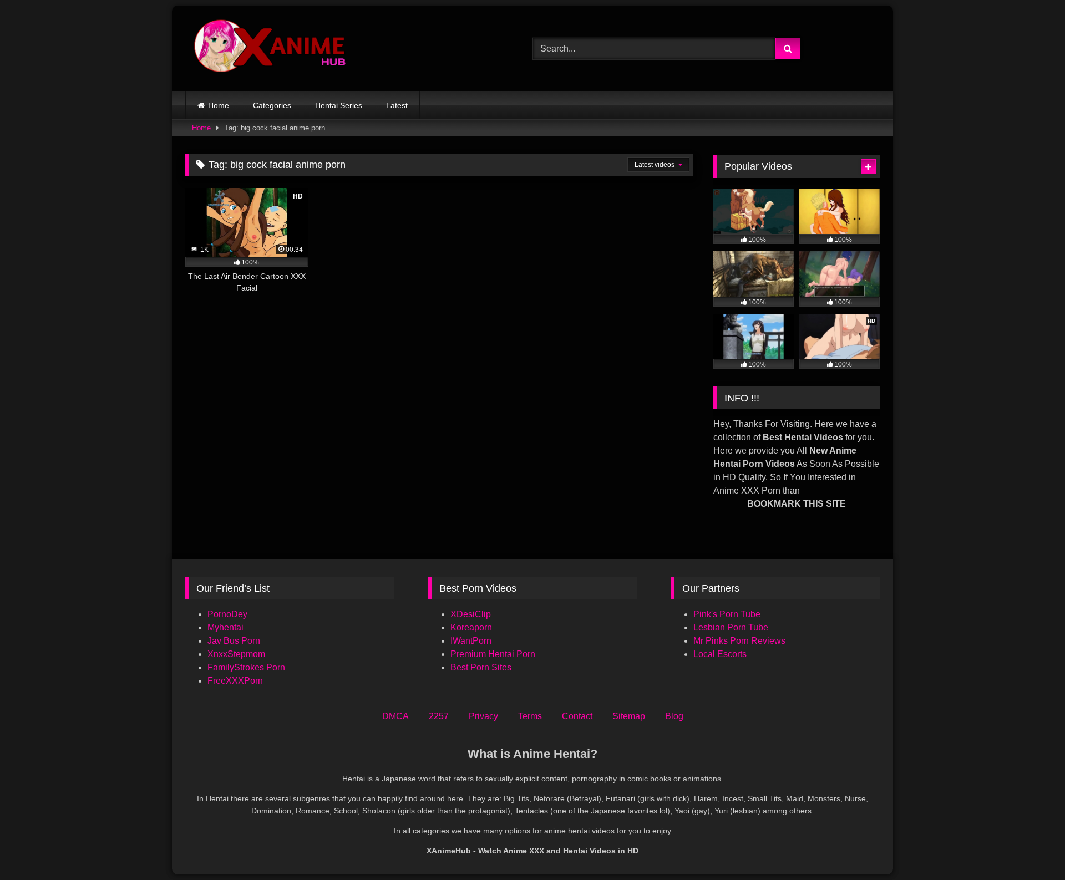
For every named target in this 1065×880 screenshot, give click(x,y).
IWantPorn (470, 640)
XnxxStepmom (236, 654)
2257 (439, 716)
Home (218, 105)
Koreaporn (471, 627)
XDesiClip (470, 614)
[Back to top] (1030, 847)
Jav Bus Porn (233, 640)
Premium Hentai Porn (492, 654)
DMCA (395, 716)
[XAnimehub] (271, 48)
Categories (272, 105)
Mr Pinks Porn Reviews (740, 640)
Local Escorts (720, 654)
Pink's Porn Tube (726, 614)
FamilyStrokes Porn (246, 667)
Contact (577, 716)
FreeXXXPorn (235, 680)
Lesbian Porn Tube (730, 627)
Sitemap (628, 716)
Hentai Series (338, 105)
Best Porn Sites (480, 667)
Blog (674, 716)
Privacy (483, 716)
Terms (530, 716)
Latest (397, 105)
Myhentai (225, 627)
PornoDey (227, 614)
